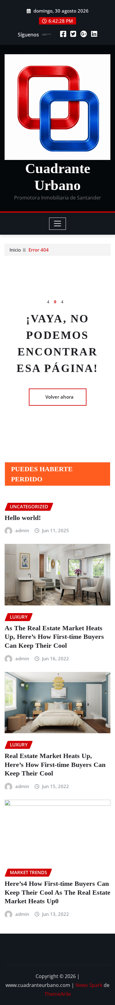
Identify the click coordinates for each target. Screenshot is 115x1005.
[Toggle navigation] (57, 224)
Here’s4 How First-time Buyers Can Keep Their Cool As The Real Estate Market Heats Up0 (57, 892)
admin (22, 530)
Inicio (15, 250)
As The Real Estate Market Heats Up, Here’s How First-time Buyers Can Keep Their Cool (54, 636)
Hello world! (23, 517)
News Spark (88, 985)
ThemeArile (57, 994)
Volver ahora (59, 397)
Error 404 (39, 250)
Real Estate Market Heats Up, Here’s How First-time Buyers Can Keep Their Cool (55, 764)
